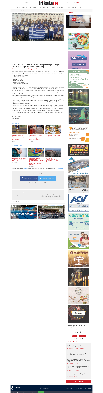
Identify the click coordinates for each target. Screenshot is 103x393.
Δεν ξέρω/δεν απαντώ (81, 332)
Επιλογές (45, 7)
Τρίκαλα (79, 2)
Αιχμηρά (52, 7)
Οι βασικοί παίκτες (79, 22)
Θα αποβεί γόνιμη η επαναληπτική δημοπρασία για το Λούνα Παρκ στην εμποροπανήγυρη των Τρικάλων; (76, 353)
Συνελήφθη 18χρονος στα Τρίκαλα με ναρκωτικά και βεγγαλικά (76, 346)
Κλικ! (79, 7)
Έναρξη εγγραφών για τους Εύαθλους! (49, 215)
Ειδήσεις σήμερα (17, 146)
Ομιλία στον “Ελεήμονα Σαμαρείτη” (25, 195)
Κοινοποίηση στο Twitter (48, 178)
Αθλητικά (67, 7)
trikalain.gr (60, 168)
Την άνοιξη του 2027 (81, 331)
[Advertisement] (38, 52)
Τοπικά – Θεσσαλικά (22, 7)
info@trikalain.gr (46, 388)
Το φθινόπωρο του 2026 (81, 329)
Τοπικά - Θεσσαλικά (80, 348)
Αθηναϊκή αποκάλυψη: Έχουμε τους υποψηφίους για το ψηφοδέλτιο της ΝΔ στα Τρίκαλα (78, 360)
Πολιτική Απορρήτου (19, 389)
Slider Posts (15, 123)
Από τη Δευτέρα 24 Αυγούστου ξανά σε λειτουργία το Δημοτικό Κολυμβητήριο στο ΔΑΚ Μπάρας (23, 214)
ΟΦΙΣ (40, 7)
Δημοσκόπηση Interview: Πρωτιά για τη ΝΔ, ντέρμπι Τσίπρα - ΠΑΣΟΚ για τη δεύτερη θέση (78, 367)
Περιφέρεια (60, 7)
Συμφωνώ (40, 392)
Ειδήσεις (25, 168)
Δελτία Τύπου (32, 7)
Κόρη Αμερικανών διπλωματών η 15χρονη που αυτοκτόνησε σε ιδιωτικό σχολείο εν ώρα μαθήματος (51, 196)
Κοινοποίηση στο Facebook (30, 178)
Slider (77, 363)
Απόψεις (74, 7)
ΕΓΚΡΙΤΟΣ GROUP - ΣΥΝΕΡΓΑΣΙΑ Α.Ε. (83, 388)
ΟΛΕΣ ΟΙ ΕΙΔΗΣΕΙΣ (79, 381)
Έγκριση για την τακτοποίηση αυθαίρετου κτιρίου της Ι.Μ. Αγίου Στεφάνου (78, 374)
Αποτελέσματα (82, 335)
